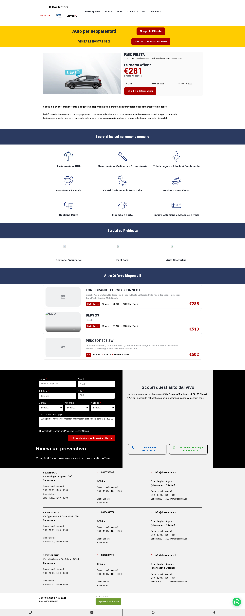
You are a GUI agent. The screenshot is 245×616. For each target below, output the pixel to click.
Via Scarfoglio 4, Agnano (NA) (57, 476)
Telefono (43, 391)
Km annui (70, 403)
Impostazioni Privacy (108, 601)
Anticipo (95, 403)
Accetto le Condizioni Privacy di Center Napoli (65, 431)
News (119, 11)
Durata (42, 403)
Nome (42, 379)
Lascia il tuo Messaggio (51, 414)
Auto (107, 11)
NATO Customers (151, 11)
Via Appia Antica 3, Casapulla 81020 (61, 516)
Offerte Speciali (92, 11)
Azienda (131, 11)
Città (80, 391)
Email (81, 379)
